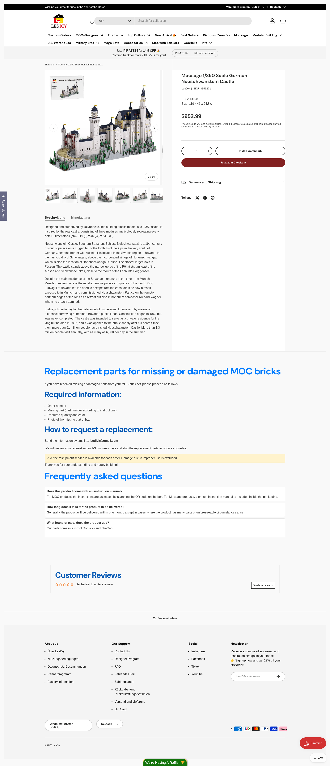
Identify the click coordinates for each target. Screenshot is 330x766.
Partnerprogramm (59, 674)
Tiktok (195, 666)
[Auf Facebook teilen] (205, 198)
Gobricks (190, 43)
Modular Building (264, 35)
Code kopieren (206, 53)
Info (205, 43)
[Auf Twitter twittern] (197, 198)
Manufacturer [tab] (80, 217)
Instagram (198, 651)
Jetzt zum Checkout (233, 162)
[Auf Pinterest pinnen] (212, 198)
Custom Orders (59, 35)
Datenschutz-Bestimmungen (67, 666)
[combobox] (173, 21)
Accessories (133, 43)
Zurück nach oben (165, 618)
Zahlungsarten (124, 681)
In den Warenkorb (250, 150)
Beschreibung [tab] (55, 217)
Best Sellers (189, 35)
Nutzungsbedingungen (63, 659)
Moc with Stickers (165, 43)
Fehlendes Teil (125, 674)
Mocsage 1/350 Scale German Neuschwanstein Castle (81, 65)
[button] (283, 21)
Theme (113, 35)
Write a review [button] (263, 585)
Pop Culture (137, 35)
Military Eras (85, 43)
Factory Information (61, 681)
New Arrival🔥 (165, 35)
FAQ (118, 666)
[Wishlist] (92, 22)
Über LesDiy (56, 651)
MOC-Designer (87, 35)
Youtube (197, 674)
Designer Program (127, 659)
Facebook (198, 659)
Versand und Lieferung (130, 701)
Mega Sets (111, 43)
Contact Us (122, 651)
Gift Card (121, 709)
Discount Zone (214, 35)
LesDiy (185, 88)
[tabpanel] (104, 280)
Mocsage (241, 35)
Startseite (49, 65)
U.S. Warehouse (59, 43)
